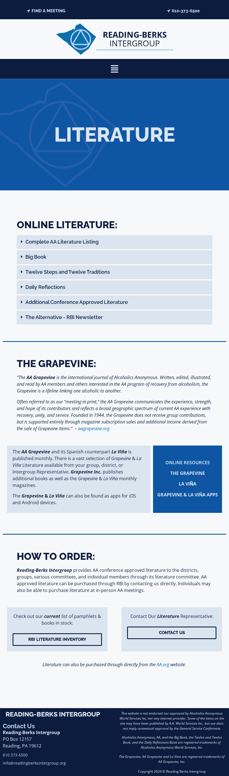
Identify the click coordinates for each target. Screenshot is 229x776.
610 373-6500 (15, 755)
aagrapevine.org (93, 428)
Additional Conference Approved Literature (76, 302)
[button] (114, 69)
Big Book (35, 257)
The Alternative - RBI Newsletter (64, 317)
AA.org (163, 664)
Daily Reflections (45, 287)
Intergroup (135, 39)
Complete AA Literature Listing (62, 242)
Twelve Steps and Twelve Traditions (67, 272)
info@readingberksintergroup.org (35, 763)
